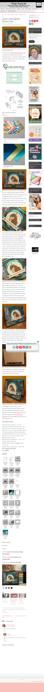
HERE (7, 554)
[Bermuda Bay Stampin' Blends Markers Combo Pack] (17, 472)
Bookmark (5, 612)
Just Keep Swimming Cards (20, 615)
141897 (18, 486)
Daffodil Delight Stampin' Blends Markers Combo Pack (11, 474)
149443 (5, 497)
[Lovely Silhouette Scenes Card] (5, 595)
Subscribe (31, 41)
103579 (5, 516)
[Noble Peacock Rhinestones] (5, 524)
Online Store (17, 412)
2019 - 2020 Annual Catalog (9, 14)
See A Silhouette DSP (17, 609)
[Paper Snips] (5, 514)
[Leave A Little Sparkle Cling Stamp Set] (5, 461)
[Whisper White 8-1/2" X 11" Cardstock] (17, 494)
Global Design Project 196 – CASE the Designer (22, 599)
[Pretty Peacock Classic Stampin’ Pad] (17, 461)
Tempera (36, 681)
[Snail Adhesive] (11, 524)
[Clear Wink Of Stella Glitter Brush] (17, 483)
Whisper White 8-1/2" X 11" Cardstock (17, 496)
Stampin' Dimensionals (17, 526)
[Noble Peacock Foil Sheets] (11, 494)
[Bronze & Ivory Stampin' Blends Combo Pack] (11, 483)
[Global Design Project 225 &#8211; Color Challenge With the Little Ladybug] (14, 595)
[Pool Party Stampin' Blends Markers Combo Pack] (5, 483)
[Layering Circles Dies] (11, 505)
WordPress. (41, 681)
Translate (37, 17)
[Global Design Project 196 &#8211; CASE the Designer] (22, 595)
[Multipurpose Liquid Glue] (5, 534)
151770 (11, 507)
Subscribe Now (31, 65)
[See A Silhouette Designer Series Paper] (5, 494)
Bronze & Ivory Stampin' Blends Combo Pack (11, 485)
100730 (18, 497)
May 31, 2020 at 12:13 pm (10, 626)
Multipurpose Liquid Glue (5, 536)
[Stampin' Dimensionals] (17, 524)
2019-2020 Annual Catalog (11, 607)
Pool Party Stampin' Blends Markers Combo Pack (5, 485)
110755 (5, 537)
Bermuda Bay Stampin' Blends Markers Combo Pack (17, 474)
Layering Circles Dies (11, 506)
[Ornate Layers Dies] (5, 505)
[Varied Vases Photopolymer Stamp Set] (11, 461)
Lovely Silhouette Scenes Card (5, 599)
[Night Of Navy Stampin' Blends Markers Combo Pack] (5, 472)
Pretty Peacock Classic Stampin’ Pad (17, 463)
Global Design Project (16, 24)
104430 (18, 527)
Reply (5, 630)
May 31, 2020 (10, 23)
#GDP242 (5, 607)
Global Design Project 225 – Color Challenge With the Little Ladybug (13, 600)
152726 (5, 507)
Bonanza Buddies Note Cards (7, 616)
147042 (18, 516)
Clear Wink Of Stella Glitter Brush (17, 485)
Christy (4, 23)
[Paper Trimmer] (17, 505)
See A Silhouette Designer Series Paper (5, 496)
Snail (19, 238)
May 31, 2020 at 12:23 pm (11, 635)
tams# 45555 (4, 453)
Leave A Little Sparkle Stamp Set (7, 609)
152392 (18, 507)
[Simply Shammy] (17, 514)
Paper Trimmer (17, 506)
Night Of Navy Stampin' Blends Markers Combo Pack (5, 474)
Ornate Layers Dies (5, 506)
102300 (11, 516)
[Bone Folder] (11, 514)
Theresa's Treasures (10, 625)
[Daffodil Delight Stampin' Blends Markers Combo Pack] (11, 472)
